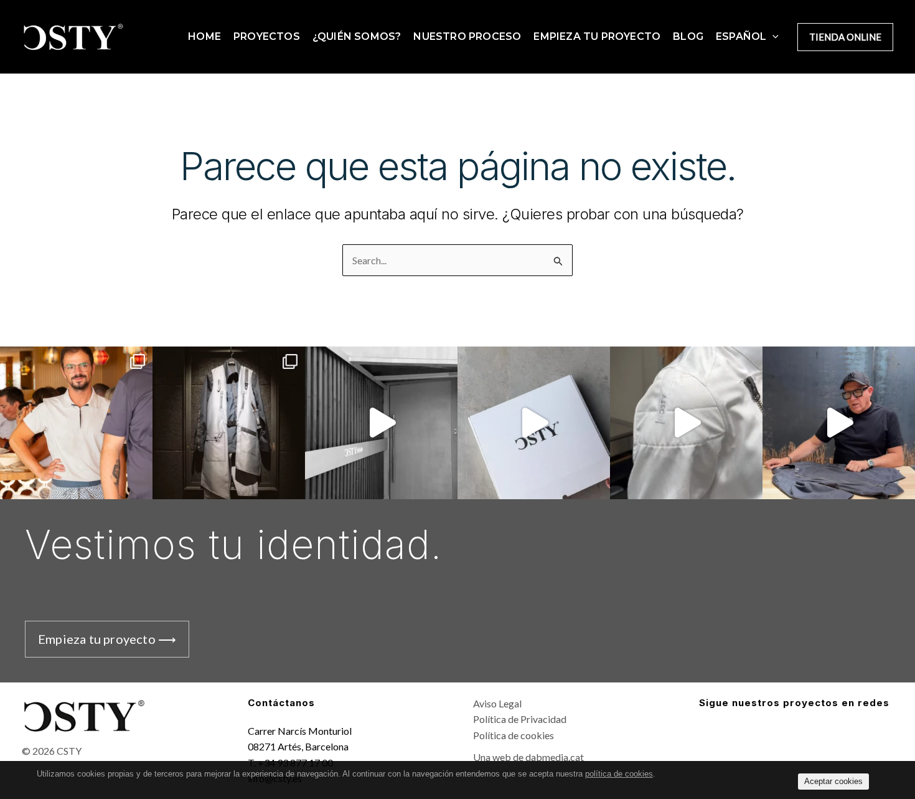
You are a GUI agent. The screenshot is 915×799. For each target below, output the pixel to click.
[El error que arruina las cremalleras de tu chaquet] (838, 423)
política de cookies (619, 773)
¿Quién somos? (356, 36)
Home (204, 36)
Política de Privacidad (519, 719)
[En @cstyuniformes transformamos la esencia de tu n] (228, 423)
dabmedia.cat (554, 757)
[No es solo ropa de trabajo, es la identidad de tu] (686, 423)
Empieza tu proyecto (596, 36)
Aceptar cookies (833, 781)
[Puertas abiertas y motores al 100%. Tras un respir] (381, 423)
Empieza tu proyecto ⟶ (107, 638)
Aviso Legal (497, 703)
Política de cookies (513, 735)
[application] (772, 36)
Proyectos (266, 36)
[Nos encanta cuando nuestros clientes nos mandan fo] (76, 423)
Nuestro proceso (467, 36)
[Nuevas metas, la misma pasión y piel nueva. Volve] (534, 423)
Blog (688, 36)
